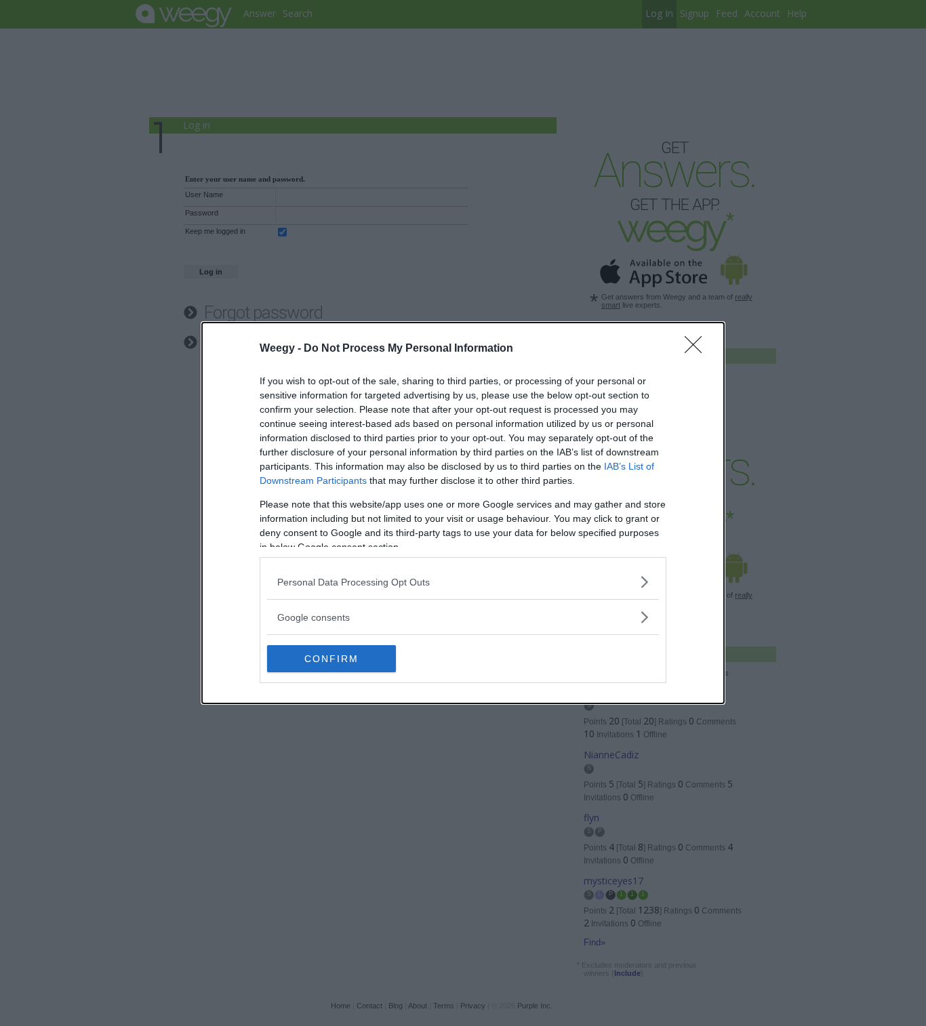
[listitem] (463, 582)
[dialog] (463, 513)
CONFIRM (331, 658)
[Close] (697, 349)
